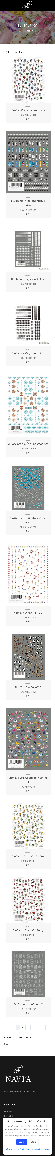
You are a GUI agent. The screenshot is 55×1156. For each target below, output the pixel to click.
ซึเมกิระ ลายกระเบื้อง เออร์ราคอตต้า (28, 444)
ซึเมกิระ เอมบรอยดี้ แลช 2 (28, 1004)
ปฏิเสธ (33, 1142)
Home (20, 31)
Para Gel (8, 1111)
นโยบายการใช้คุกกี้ (13, 1149)
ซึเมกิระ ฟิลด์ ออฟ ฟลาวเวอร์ (28, 110)
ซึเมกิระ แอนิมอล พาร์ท (28, 687)
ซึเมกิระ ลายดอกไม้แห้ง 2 (28, 613)
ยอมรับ (22, 1142)
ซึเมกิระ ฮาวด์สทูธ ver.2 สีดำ (28, 353)
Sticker (8, 1044)
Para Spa (8, 1115)
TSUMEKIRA (32, 31)
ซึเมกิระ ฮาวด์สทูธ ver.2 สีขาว (28, 279)
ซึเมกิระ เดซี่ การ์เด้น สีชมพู (28, 930)
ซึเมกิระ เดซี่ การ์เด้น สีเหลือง (28, 856)
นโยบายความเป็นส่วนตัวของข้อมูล (35, 1149)
